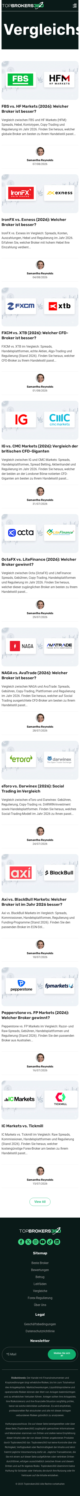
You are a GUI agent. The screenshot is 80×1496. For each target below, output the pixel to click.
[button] (74, 5)
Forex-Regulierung (40, 1298)
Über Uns (40, 1305)
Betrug (40, 1277)
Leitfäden (40, 1284)
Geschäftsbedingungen (40, 1324)
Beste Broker (40, 1263)
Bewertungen (40, 1270)
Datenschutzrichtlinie (40, 1331)
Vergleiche (40, 1291)
